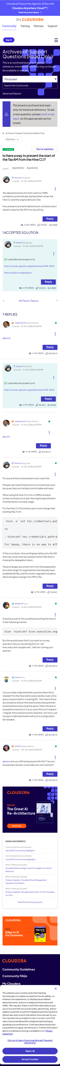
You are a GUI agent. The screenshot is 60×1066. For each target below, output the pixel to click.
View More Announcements (30, 902)
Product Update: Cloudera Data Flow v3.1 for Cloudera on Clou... (29, 893)
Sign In (9, 40)
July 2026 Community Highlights (20, 850)
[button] (55, 188)
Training (25, 26)
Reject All (30, 1051)
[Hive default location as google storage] (56, 300)
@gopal (6, 338)
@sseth (6, 436)
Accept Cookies (30, 1059)
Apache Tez (32, 168)
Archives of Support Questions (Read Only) (24, 133)
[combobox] (30, 85)
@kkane (6, 761)
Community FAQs (14, 976)
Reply (50, 218)
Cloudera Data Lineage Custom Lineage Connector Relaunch (28, 869)
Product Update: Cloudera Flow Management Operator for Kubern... (26, 881)
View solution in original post (18, 272)
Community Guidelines (18, 969)
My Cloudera (11, 983)
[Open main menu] (56, 40)
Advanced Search (12, 93)
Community (9, 26)
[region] (30, 1024)
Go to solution (44, 149)
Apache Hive (18, 168)
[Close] (55, 988)
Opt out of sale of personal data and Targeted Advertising (30, 1041)
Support (52, 26)
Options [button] (10, 139)
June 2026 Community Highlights (20, 859)
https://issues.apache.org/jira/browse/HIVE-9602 (29, 266)
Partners (39, 26)
